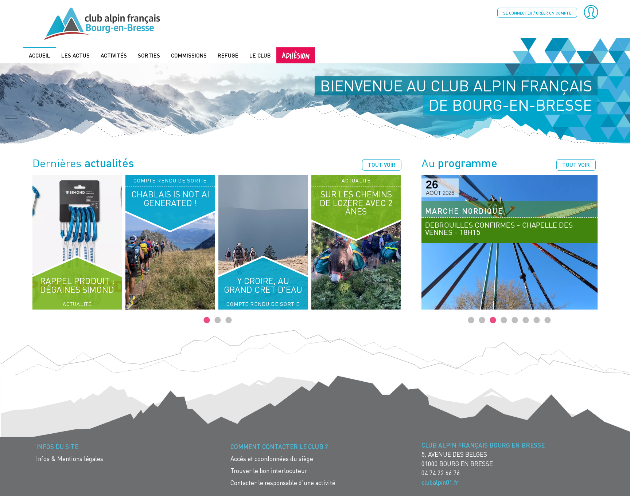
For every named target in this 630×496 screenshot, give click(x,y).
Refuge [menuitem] (228, 55)
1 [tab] (206, 320)
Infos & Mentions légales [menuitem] (69, 458)
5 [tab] (514, 320)
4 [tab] (504, 320)
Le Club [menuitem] (260, 55)
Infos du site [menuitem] (57, 446)
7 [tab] (536, 320)
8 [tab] (547, 320)
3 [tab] (228, 320)
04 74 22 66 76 (440, 473)
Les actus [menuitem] (75, 55)
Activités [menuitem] (114, 55)
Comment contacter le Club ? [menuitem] (279, 446)
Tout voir (382, 164)
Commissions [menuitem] (189, 55)
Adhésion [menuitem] (296, 55)
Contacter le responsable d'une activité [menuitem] (282, 483)
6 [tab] (525, 320)
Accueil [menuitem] (39, 55)
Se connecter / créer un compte (537, 13)
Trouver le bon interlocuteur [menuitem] (268, 471)
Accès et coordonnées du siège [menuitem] (271, 458)
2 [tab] (217, 320)
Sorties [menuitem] (149, 55)
